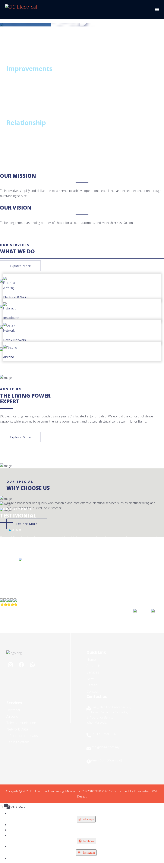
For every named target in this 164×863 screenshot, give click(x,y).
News (90, 678)
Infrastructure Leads (22, 735)
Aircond (8, 357)
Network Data (17, 729)
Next (162, 25)
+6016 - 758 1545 (104, 734)
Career (91, 685)
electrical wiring (139, 503)
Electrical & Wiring (16, 297)
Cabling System (17, 742)
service (63, 191)
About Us (93, 665)
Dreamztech (142, 791)
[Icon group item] (10, 665)
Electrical (13, 710)
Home (91, 659)
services (110, 503)
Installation (11, 317)
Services (92, 672)
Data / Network (14, 340)
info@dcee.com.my (105, 747)
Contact (92, 691)
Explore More (20, 266)
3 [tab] (2, 19)
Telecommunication (21, 722)
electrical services (73, 79)
